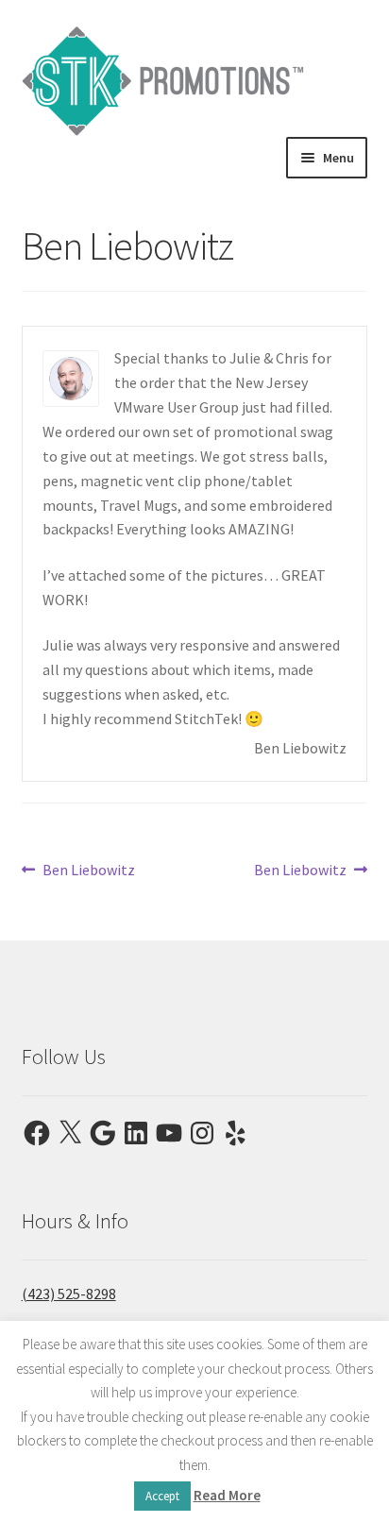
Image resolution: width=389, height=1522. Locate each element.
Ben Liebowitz (88, 871)
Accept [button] (162, 1496)
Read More (227, 1495)
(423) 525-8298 (69, 1293)
